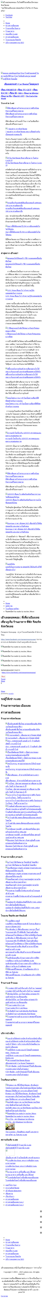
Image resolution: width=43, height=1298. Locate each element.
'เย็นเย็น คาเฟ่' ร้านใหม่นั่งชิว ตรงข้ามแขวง (23, 1158)
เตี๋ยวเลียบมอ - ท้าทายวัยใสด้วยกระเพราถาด (23, 781)
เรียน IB (13, 93)
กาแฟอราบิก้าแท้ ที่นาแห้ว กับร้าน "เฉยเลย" (23, 991)
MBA (20, 93)
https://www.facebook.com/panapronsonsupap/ (18, 639)
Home (8, 603)
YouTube (9, 17)
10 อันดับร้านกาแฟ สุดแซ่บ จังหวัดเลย (20, 1014)
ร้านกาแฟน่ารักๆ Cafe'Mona (16, 1008)
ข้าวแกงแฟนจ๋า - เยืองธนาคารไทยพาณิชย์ (22, 738)
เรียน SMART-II (8, 90)
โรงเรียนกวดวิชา (12, 609)
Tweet (3, 679)
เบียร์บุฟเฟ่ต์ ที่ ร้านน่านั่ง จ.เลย (17, 1148)
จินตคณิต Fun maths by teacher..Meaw (20, 1116)
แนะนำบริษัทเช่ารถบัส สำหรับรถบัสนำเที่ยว (23, 1041)
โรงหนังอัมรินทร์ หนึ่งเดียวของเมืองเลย (21, 1180)
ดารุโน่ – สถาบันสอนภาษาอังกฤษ (19, 1122)
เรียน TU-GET (24, 90)
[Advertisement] (21, 58)
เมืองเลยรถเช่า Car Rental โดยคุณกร (21, 84)
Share (3, 681)
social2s (11, 693)
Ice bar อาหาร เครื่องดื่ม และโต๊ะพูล (20, 1175)
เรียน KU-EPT (18, 96)
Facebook (9, 15)
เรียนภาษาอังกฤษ (31, 93)
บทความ (9, 606)
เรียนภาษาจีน (6, 96)
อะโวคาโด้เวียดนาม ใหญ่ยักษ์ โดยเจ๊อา (21, 865)
